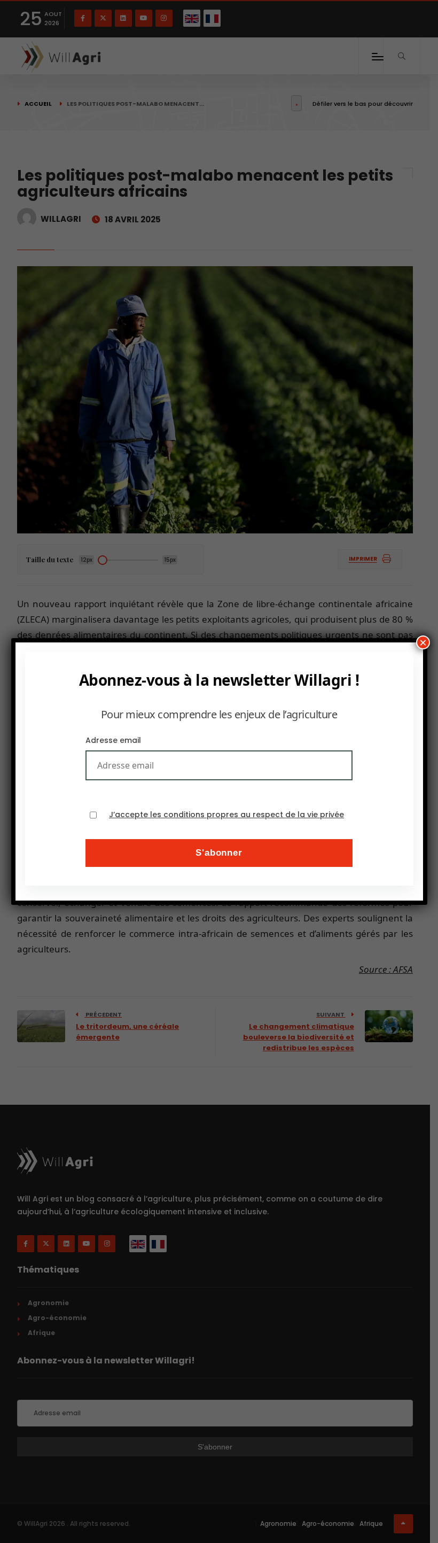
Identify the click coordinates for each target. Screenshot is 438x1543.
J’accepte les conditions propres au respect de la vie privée (226, 815)
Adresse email (113, 740)
